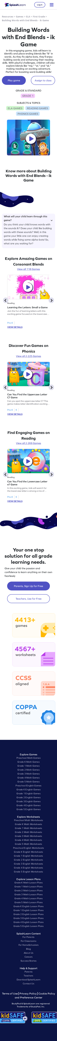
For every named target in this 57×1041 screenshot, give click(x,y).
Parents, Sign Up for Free (28, 586)
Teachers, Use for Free (28, 598)
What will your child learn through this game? (25, 218)
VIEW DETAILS (14, 327)
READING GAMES (37, 108)
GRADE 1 (27, 95)
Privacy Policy (28, 993)
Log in (39, 5)
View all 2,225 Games (28, 356)
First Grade (39, 16)
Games (19, 16)
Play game (14, 80)
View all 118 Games (28, 269)
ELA (28, 16)
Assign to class (43, 80)
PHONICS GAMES (28, 113)
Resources (7, 16)
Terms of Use (10, 993)
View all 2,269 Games (28, 443)
